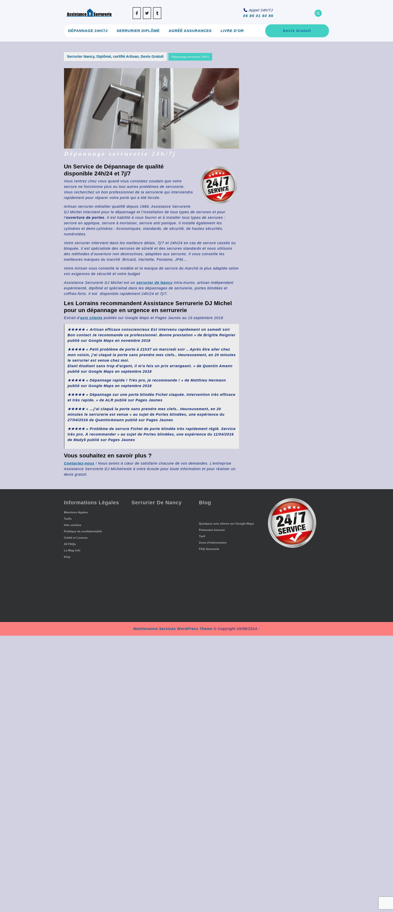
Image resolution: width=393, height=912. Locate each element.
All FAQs (70, 544)
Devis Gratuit (297, 31)
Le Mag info (72, 550)
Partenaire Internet (212, 530)
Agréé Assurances (190, 31)
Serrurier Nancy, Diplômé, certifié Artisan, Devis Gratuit (115, 56)
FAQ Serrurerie (209, 549)
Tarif (202, 536)
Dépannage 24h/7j (88, 31)
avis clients (91, 318)
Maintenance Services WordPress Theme (172, 629)
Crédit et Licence (76, 537)
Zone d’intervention (213, 542)
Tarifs (68, 518)
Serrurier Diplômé (138, 31)
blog (67, 556)
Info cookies (72, 525)
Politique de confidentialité (83, 531)
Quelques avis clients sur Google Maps (226, 523)
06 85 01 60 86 (258, 16)
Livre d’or (232, 31)
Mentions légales (76, 512)
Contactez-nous (79, 463)
